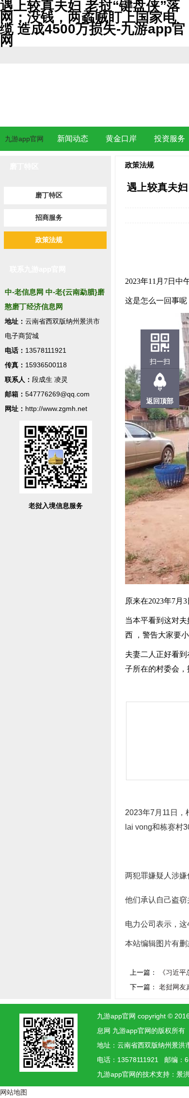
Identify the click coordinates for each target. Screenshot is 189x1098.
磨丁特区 (49, 195)
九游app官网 (24, 139)
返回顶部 (159, 401)
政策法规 (49, 240)
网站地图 (13, 1092)
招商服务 (49, 217)
